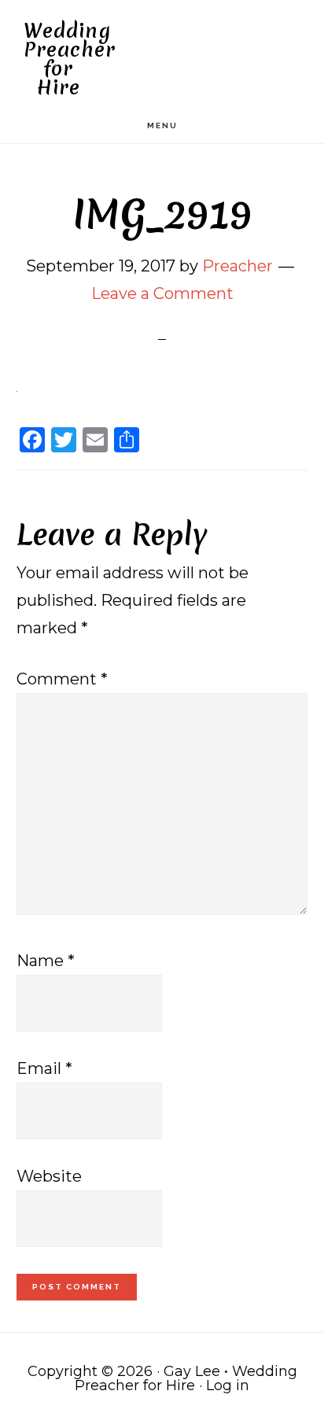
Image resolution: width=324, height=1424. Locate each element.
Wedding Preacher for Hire (70, 59)
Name (46, 960)
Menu (162, 125)
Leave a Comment (162, 293)
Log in (227, 1385)
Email (44, 1068)
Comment (62, 679)
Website (49, 1176)
